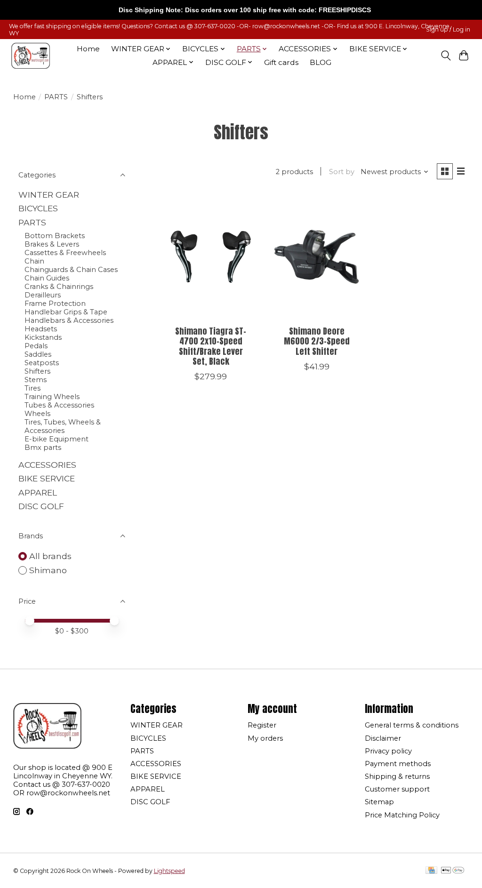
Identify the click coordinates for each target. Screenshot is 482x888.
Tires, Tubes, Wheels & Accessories (62, 426)
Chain (34, 261)
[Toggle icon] (445, 55)
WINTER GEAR (48, 195)
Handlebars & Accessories (68, 320)
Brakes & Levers (51, 244)
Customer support (397, 789)
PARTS (56, 97)
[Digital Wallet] (452, 870)
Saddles (37, 354)
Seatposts (41, 363)
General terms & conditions (411, 725)
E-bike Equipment (56, 439)
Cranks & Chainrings (58, 286)
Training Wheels (52, 396)
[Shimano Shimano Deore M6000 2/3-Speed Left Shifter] (316, 257)
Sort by (341, 172)
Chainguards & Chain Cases (71, 269)
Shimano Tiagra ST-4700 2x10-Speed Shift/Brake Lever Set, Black (210, 346)
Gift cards (281, 62)
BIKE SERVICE (46, 478)
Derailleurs (42, 295)
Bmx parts (42, 447)
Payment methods (398, 764)
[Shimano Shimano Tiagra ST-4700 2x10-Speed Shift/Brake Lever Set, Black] (210, 257)
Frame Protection (55, 303)
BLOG (320, 62)
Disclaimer (383, 738)
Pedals (36, 346)
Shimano (48, 570)
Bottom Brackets (54, 236)
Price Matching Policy (402, 815)
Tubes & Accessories (59, 405)
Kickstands (43, 337)
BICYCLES (38, 208)
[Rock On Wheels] (30, 56)
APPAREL (37, 492)
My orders (265, 738)
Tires (32, 388)
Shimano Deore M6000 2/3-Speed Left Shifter (317, 341)
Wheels (37, 413)
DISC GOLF (41, 506)
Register (262, 725)
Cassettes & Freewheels (65, 252)
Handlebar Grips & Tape (65, 312)
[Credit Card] (431, 870)
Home (88, 48)
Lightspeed (169, 870)
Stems (35, 380)
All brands (50, 556)
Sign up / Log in (448, 29)
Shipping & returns (397, 776)
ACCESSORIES (47, 465)
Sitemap (379, 802)
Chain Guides (46, 278)
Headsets (40, 329)
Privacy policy (388, 751)
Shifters (37, 371)
